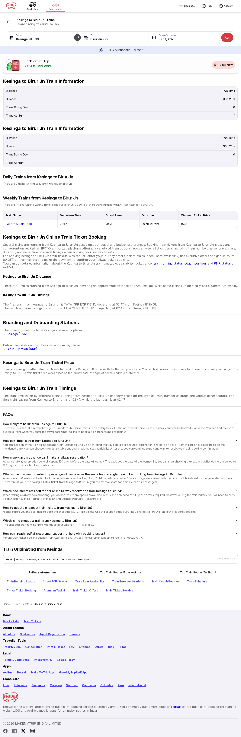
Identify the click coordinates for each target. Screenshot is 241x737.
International (137, 685)
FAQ (71, 646)
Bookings (189, 6)
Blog (111, 646)
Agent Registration (52, 634)
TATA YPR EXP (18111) (18, 223)
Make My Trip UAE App (73, 672)
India (6, 685)
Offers (99, 646)
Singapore (38, 685)
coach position (195, 263)
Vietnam (72, 685)
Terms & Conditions (16, 659)
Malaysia (56, 685)
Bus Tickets (11, 621)
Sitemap (84, 646)
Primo (123, 646)
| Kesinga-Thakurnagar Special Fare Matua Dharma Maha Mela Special (53, 559)
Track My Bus (12, 646)
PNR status (222, 263)
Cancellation (33, 646)
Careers (74, 634)
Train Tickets (32, 621)
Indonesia (20, 685)
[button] (77, 37)
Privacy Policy (43, 659)
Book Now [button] (226, 64)
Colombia (106, 685)
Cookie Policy (66, 659)
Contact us (27, 634)
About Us (9, 634)
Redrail (22, 672)
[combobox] (41, 38)
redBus (8, 672)
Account (228, 6)
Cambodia (89, 685)
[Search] (227, 37)
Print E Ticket (56, 646)
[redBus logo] (11, 6)
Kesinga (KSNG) (18, 334)
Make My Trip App (42, 672)
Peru (120, 685)
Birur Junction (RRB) (22, 349)
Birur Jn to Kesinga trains (37, 65)
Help (209, 6)
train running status (168, 263)
